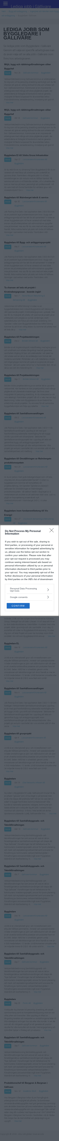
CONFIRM (18, 605)
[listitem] (29, 589)
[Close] (52, 531)
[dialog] (29, 570)
